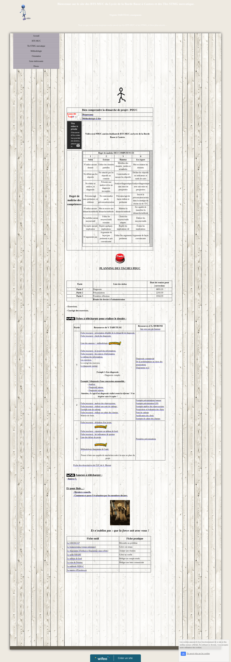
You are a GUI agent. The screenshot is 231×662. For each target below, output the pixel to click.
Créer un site (125, 658)
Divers (36, 66)
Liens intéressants (36, 61)
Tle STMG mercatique (36, 46)
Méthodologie (36, 51)
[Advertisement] (120, 60)
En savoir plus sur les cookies (198, 654)
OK (183, 654)
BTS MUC (36, 41)
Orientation (36, 56)
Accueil (36, 36)
